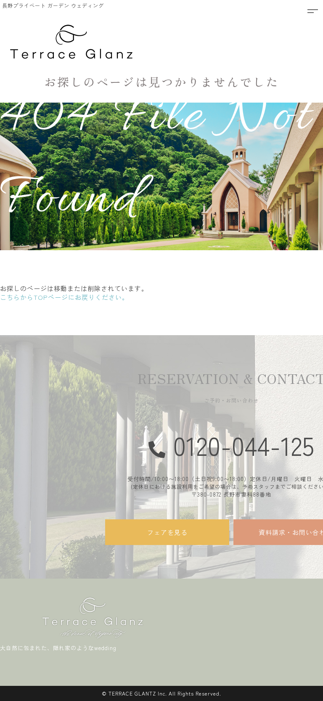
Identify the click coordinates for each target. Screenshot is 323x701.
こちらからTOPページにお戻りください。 (64, 297)
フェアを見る (167, 532)
